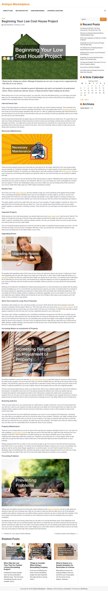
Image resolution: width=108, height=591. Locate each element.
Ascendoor (67, 589)
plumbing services (68, 109)
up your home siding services (38, 379)
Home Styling (8, 10)
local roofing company (66, 307)
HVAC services (66, 171)
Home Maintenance (37, 10)
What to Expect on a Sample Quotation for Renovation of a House (65, 565)
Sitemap (49, 589)
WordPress (83, 589)
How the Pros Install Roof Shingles (90, 67)
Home (3, 18)
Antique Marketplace (16, 4)
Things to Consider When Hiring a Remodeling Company (39, 565)
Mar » (87, 99)
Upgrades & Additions (55, 10)
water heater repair (54, 216)
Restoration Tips (22, 10)
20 (81, 93)
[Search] (105, 10)
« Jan (82, 99)
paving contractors (54, 509)
